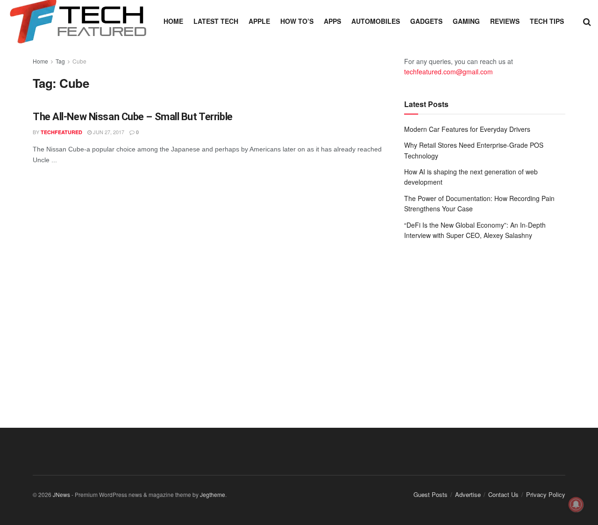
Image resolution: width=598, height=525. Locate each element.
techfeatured (61, 132)
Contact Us (503, 494)
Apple (259, 21)
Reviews (505, 21)
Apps (332, 21)
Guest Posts (430, 494)
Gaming (466, 21)
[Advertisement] (484, 324)
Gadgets (426, 21)
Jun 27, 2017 (108, 132)
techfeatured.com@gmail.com (448, 71)
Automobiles (375, 21)
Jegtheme (212, 494)
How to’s (296, 21)
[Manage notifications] (576, 504)
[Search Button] (587, 21)
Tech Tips (547, 21)
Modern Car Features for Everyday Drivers (467, 129)
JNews (61, 494)
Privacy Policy (545, 494)
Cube (79, 61)
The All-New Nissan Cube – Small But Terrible (133, 116)
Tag (60, 61)
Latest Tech (215, 21)
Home (173, 21)
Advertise (468, 494)
